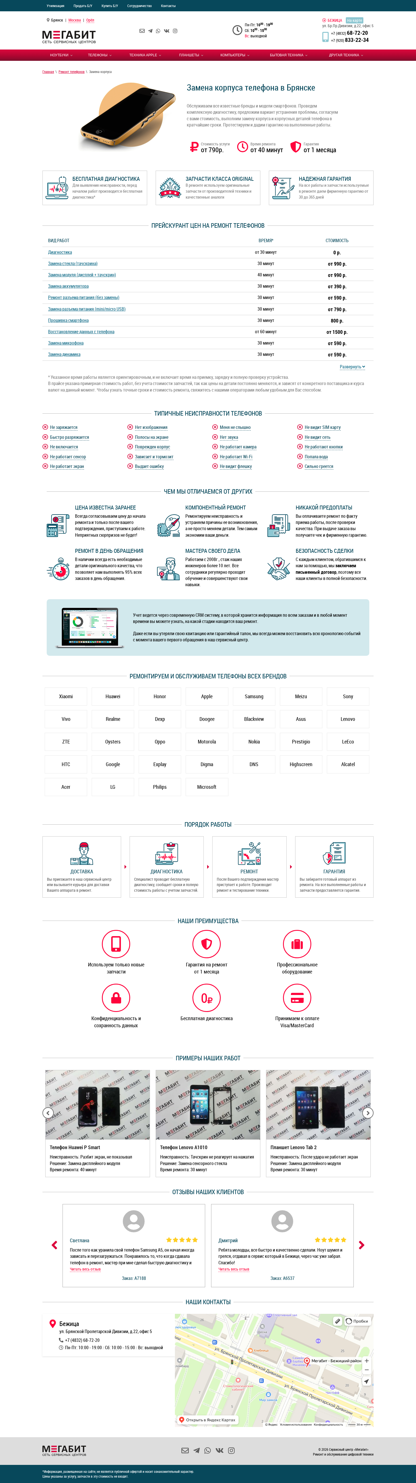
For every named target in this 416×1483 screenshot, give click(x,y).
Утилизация (55, 5)
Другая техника (344, 55)
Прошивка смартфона (68, 320)
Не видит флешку (236, 466)
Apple (207, 696)
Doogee (207, 718)
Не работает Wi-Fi (236, 457)
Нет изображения (151, 427)
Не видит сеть (318, 437)
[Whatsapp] (158, 30)
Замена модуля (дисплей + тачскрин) (82, 275)
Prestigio (301, 741)
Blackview (254, 718)
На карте (354, 20)
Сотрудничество (139, 5)
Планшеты (189, 55)
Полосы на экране (151, 437)
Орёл (90, 20)
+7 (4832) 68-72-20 (82, 1340)
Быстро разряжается (69, 437)
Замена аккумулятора (68, 286)
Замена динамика (64, 354)
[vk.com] (167, 30)
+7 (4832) (349, 33)
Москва (74, 20)
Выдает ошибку (149, 466)
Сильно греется (319, 466)
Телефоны (98, 55)
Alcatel (348, 764)
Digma (207, 764)
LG (112, 786)
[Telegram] (150, 30)
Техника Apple (143, 55)
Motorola (207, 741)
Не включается (64, 447)
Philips (160, 786)
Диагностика (60, 252)
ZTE (66, 741)
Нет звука (229, 437)
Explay (159, 764)
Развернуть (351, 367)
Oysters (113, 741)
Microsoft (206, 786)
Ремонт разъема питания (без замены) (83, 297)
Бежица (335, 20)
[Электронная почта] (142, 30)
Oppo (160, 741)
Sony (348, 696)
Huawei (113, 696)
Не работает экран (67, 466)
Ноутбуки (59, 55)
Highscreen (301, 764)
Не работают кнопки (324, 447)
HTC (66, 764)
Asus (301, 718)
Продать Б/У (83, 5)
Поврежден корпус (152, 447)
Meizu (301, 696)
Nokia (254, 741)
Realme (113, 718)
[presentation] (48, 1113)
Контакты (168, 5)
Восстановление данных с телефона (81, 331)
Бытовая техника (286, 55)
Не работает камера (238, 447)
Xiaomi (66, 696)
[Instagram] (175, 30)
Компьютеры (232, 55)
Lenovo (348, 718)
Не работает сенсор (68, 457)
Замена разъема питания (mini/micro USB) (87, 309)
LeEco (348, 741)
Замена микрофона (65, 343)
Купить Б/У (110, 5)
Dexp (160, 718)
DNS (254, 764)
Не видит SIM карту (323, 427)
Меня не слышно (235, 427)
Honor (160, 696)
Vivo (66, 718)
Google (113, 764)
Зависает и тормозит (154, 457)
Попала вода (316, 457)
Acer (65, 786)
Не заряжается (64, 427)
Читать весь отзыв (85, 1269)
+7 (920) (350, 40)
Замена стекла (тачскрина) (73, 263)
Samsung (254, 696)
